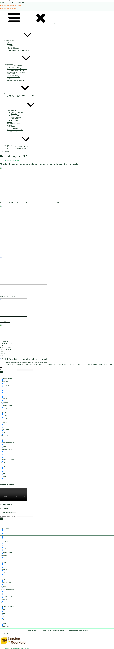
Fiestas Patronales (16, 117)
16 (2, 349)
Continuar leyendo (30, 203)
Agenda (9, 42)
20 (10, 349)
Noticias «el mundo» (40, 359)
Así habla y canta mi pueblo (15, 65)
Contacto (6, 151)
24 (4, 351)
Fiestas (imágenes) (12, 110)
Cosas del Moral (8, 64)
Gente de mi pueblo (12, 128)
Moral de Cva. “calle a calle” (15, 130)
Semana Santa (15, 115)
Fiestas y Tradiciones (13, 48)
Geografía (10, 45)
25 (6, 351)
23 (2, 351)
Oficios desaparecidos (13, 75)
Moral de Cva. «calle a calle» (8, 296)
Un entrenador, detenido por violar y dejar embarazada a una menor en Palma (25, 362)
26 (8, 351)
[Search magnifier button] (1, 372)
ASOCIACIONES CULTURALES (17, 147)
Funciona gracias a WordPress (20, 648)
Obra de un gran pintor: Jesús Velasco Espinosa (20, 95)
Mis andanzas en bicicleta (14, 123)
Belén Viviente (15, 118)
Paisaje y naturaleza (12, 131)
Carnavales (14, 114)
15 (1, 349)
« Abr (1, 355)
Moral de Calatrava (9, 40)
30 (2, 353)
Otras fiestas (14, 120)
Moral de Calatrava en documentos (17, 69)
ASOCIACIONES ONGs (14, 150)
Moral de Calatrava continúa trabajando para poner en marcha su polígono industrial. (39, 164)
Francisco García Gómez (14, 97)
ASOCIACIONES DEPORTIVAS (17, 148)
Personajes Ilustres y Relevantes (16, 72)
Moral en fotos (8, 94)
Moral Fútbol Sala (5, 322)
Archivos (2, 512)
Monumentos (11, 47)
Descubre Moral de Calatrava (15, 80)
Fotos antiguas (11, 126)
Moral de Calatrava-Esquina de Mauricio (11, 5)
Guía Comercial (8, 145)
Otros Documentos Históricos (15, 70)
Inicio (5, 27)
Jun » (5, 355)
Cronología (10, 78)
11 (6, 347)
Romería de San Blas (17, 112)
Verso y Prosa (11, 73)
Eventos (9, 125)
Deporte (9, 122)
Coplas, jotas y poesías (13, 77)
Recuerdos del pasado (13, 67)
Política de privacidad (6, 648)
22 (1, 351)
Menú (55, 24)
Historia (9, 44)
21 (11, 349)
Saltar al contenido (5, 1)
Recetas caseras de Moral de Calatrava (18, 50)
